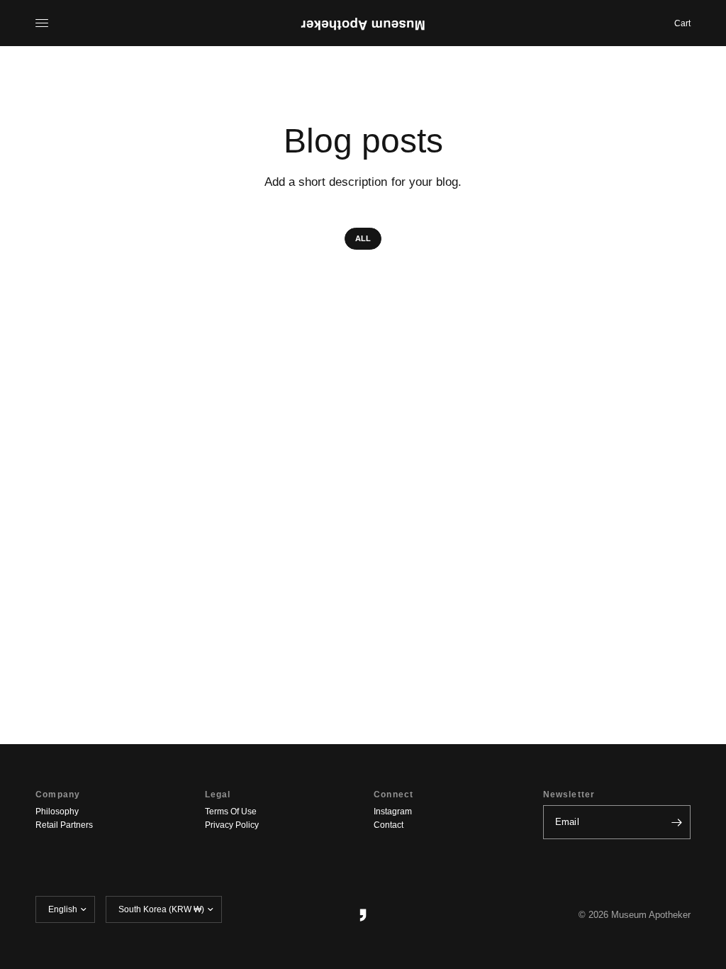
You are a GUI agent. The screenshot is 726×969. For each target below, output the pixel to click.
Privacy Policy (232, 825)
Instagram (393, 811)
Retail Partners (64, 825)
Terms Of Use (231, 811)
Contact (388, 825)
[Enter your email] (676, 822)
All (363, 238)
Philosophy (57, 811)
